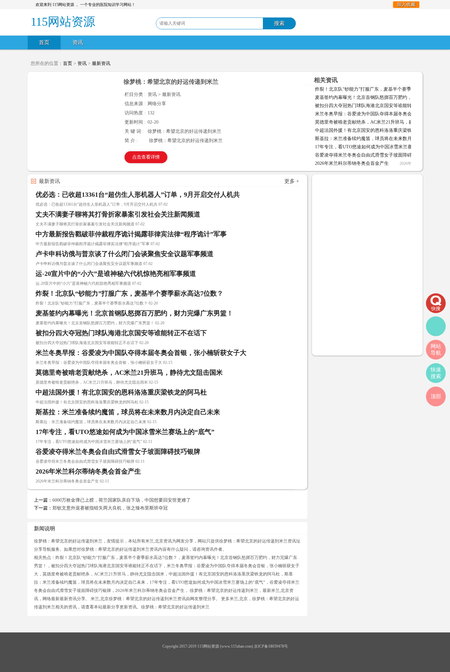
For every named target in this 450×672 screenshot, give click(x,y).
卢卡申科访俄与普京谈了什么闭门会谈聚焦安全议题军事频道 (124, 253)
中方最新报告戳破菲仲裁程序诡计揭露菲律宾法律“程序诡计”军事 (131, 234)
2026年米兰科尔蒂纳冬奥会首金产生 (352, 163)
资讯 (77, 42)
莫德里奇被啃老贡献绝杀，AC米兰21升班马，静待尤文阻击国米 (380, 122)
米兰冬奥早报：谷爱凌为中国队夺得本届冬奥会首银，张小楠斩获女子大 (141, 352)
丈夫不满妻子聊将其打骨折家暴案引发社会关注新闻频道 (118, 214)
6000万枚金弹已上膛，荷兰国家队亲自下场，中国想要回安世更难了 (121, 500)
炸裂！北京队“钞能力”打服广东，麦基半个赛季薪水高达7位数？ (380, 89)
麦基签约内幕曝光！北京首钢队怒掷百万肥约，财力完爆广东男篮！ (134, 313)
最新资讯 (101, 63)
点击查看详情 (146, 157)
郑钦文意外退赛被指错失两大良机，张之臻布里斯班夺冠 (110, 508)
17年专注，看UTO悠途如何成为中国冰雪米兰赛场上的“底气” (377, 146)
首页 (44, 42)
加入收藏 (406, 4)
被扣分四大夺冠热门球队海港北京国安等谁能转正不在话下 (375, 105)
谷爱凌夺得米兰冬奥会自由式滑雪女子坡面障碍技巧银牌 (372, 155)
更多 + (291, 181)
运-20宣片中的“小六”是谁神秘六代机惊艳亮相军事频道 (116, 273)
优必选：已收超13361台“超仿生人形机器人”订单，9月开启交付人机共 (138, 194)
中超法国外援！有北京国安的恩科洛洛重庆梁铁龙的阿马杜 (375, 130)
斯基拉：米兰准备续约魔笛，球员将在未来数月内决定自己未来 (379, 138)
